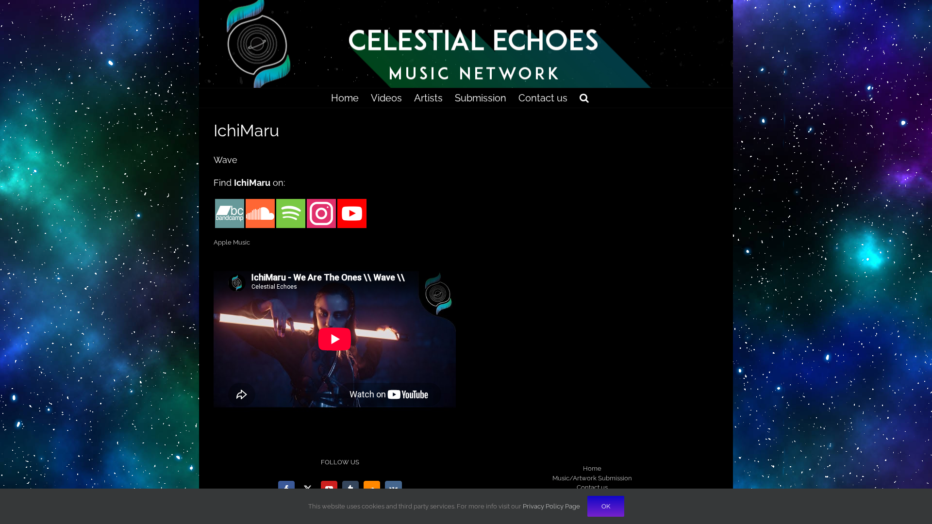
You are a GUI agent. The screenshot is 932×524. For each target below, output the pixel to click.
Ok (605, 506)
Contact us (592, 487)
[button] (584, 98)
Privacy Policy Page (551, 506)
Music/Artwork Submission (592, 478)
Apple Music (232, 242)
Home (592, 468)
